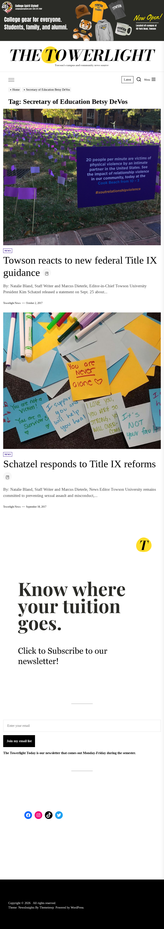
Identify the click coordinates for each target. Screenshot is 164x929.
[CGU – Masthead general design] (82, 2)
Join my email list (19, 741)
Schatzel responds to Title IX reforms (79, 463)
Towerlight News (12, 303)
